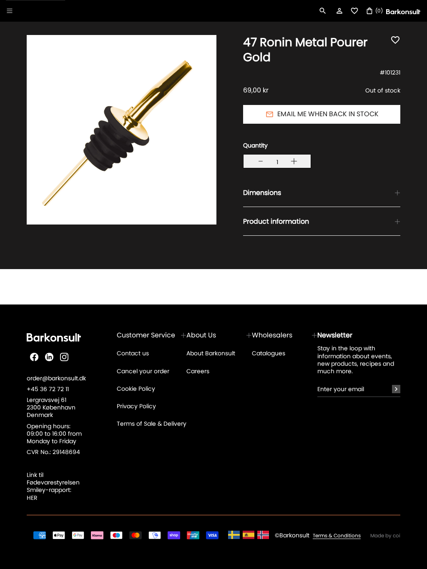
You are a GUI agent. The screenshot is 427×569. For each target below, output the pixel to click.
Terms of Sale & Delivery (151, 423)
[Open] (10, 11)
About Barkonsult (210, 353)
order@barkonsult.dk (56, 378)
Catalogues (268, 353)
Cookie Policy (136, 388)
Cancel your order (143, 371)
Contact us (133, 353)
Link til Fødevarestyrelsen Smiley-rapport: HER (53, 486)
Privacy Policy (136, 406)
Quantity (255, 145)
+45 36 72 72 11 (48, 389)
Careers (197, 371)
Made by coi (385, 535)
